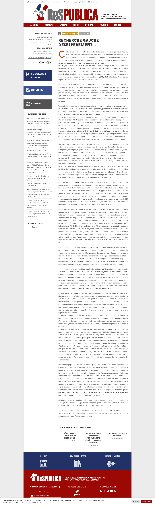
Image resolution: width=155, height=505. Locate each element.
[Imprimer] (50, 62)
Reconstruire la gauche (36, 57)
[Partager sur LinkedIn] (46, 62)
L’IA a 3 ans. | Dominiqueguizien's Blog (39, 154)
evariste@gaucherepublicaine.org (42, 53)
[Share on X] (39, 62)
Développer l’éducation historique (70, 435)
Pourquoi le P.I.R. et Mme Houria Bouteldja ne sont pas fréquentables (39, 134)
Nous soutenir (57, 2)
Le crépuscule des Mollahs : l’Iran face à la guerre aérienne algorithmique (38, 123)
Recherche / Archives (79, 2)
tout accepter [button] (146, 501)
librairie (37, 89)
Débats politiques (70, 34)
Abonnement (45, 2)
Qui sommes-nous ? (32, 2)
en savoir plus (37, 502)
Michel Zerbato (44, 33)
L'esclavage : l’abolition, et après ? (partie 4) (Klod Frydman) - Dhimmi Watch (38, 165)
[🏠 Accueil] (59, 33)
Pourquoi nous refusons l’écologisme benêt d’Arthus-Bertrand (93, 438)
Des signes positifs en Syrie (117, 434)
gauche (48, 57)
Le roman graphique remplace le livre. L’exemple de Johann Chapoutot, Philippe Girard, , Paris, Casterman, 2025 (38, 181)
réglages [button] (136, 501)
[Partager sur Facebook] (43, 62)
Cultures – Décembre (33, 176)
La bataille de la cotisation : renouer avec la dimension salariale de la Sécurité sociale (39, 148)
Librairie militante (93, 2)
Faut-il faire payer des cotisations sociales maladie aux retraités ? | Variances (38, 143)
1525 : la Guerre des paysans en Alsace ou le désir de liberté (38, 213)
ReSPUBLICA (84, 34)
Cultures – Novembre (33, 200)
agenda (36, 103)
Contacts (66, 2)
